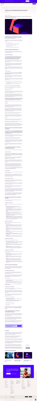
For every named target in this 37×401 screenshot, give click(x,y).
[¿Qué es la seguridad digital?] (9, 355)
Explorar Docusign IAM (14, 373)
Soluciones (35, 5)
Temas (31, 5)
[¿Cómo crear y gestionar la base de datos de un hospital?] (28, 355)
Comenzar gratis (8, 373)
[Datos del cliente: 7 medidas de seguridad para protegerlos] (18, 355)
